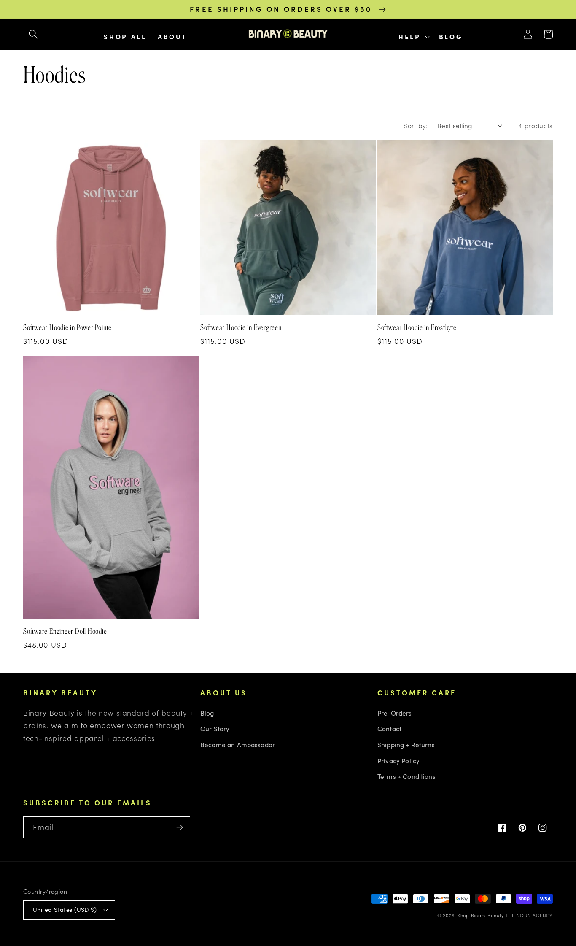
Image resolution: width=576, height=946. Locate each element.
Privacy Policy (398, 760)
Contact (389, 728)
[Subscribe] (180, 827)
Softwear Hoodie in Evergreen (241, 327)
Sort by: (416, 125)
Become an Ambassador (237, 744)
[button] (33, 34)
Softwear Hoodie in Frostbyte (417, 327)
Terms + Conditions (406, 776)
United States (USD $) (65, 909)
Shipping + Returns (406, 744)
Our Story (214, 728)
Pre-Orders (394, 712)
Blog (207, 712)
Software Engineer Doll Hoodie (65, 631)
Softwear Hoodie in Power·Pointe (67, 327)
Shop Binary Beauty (481, 915)
